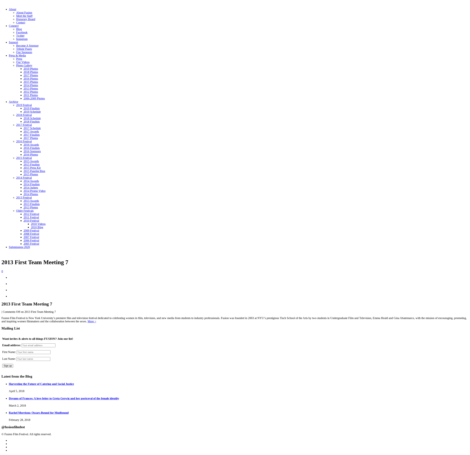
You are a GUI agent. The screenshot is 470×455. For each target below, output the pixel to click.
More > (92, 321)
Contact (20, 22)
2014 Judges (31, 187)
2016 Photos (31, 78)
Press (19, 58)
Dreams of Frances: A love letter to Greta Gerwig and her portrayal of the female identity (64, 398)
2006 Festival (31, 240)
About (12, 9)
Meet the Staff (24, 15)
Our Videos (23, 62)
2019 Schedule (32, 111)
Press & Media (17, 55)
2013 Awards (31, 200)
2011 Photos (31, 95)
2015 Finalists (32, 164)
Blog (19, 29)
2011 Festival (31, 217)
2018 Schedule (32, 118)
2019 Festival (24, 105)
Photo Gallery (24, 65)
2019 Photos (31, 68)
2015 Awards (31, 161)
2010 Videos (38, 223)
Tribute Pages (24, 48)
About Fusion (24, 12)
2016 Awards (31, 144)
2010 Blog (37, 227)
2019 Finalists (32, 108)
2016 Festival (24, 141)
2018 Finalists (32, 121)
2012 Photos (31, 91)
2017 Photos (31, 75)
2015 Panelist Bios (34, 171)
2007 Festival (31, 237)
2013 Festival (24, 197)
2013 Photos (31, 88)
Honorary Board (25, 19)
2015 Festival (24, 157)
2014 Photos (31, 85)
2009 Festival (31, 230)
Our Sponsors (24, 52)
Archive (13, 101)
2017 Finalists (32, 134)
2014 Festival (24, 177)
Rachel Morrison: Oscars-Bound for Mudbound (39, 412)
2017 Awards (31, 131)
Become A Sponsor (27, 45)
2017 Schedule (32, 128)
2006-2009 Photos (34, 98)
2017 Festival (24, 124)
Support (13, 42)
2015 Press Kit (32, 167)
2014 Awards (31, 181)
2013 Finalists (32, 204)
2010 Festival (31, 220)
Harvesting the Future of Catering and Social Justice (41, 383)
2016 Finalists (32, 148)
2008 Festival (31, 233)
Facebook (22, 32)
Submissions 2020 (19, 247)
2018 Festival (24, 115)
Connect (14, 25)
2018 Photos (31, 72)
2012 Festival (31, 214)
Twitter (20, 35)
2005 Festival (31, 243)
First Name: (9, 352)
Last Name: (9, 358)
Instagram (22, 39)
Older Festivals (25, 210)
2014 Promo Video (35, 190)
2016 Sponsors (32, 151)
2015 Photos (31, 81)
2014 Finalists (32, 184)
